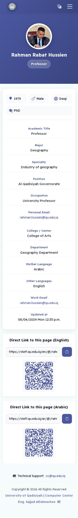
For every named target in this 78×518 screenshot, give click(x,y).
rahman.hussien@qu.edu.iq (39, 217)
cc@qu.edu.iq (55, 476)
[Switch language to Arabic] (59, 6)
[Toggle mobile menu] (70, 6)
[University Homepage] (12, 6)
